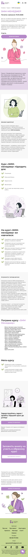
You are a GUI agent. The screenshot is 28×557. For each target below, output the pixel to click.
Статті (22, 530)
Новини (14, 533)
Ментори (15, 530)
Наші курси (22, 528)
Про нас (4, 528)
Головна (3, 7)
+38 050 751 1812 (13, 538)
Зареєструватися (14, 422)
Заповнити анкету (14, 456)
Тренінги (7, 530)
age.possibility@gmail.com (14, 543)
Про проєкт (12, 528)
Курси (8, 7)
